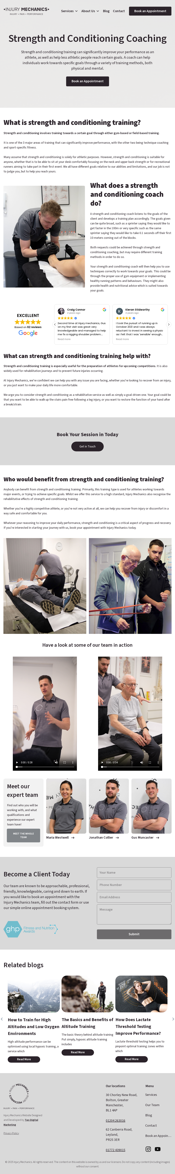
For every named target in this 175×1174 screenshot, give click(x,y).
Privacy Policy (11, 1133)
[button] (168, 324)
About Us (88, 11)
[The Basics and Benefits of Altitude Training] (88, 994)
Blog (106, 11)
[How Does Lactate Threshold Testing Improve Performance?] (141, 994)
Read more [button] (65, 339)
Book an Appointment (150, 11)
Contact (119, 11)
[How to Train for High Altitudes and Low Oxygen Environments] (34, 994)
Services (67, 11)
